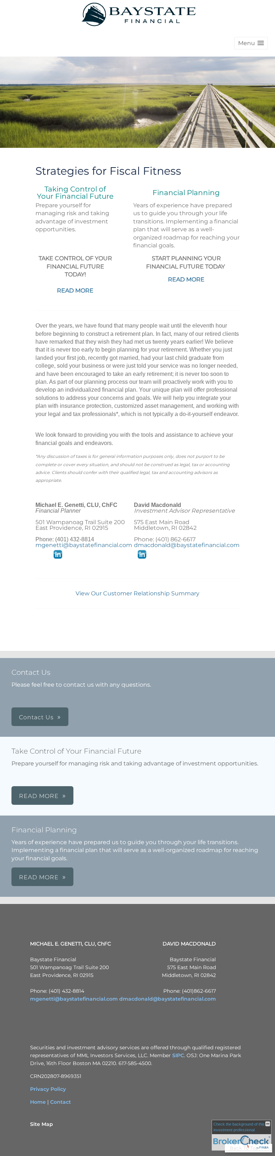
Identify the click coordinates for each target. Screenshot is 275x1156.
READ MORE (75, 290)
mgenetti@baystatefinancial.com (83, 545)
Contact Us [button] (36, 717)
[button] (251, 43)
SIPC (178, 1055)
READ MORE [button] (39, 796)
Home (38, 1102)
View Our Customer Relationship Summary (137, 593)
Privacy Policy (48, 1089)
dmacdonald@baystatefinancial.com (187, 545)
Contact (60, 1102)
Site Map (41, 1124)
